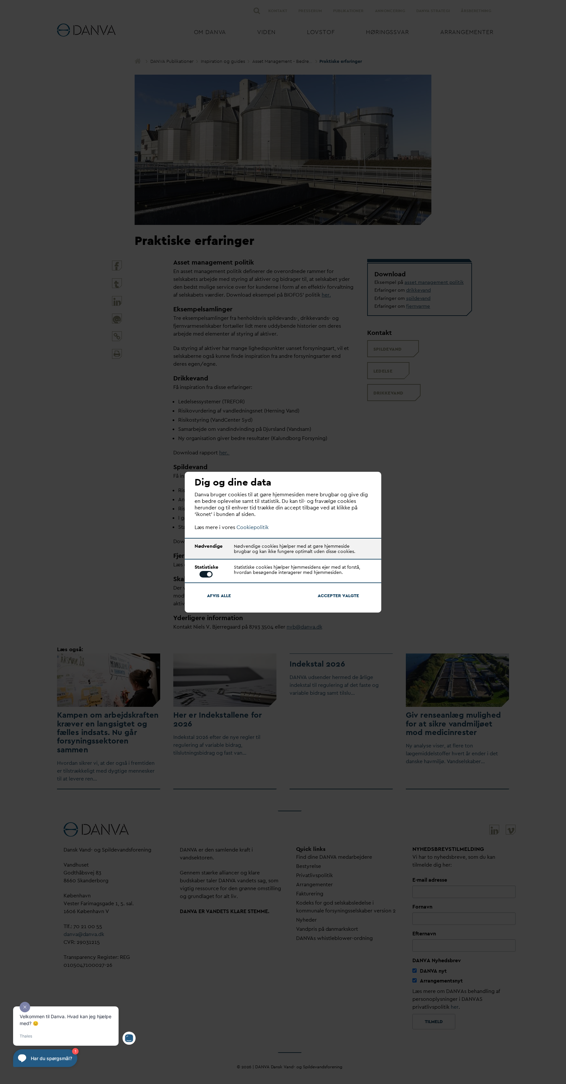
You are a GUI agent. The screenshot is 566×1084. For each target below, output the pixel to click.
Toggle (206, 574)
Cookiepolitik (252, 527)
